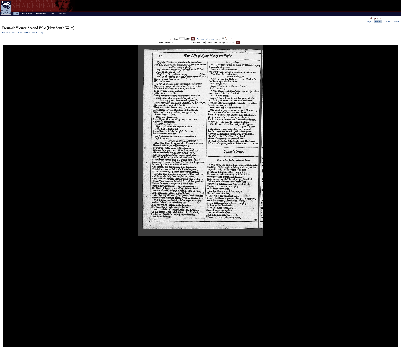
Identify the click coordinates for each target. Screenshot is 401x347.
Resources (62, 14)
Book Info (210, 39)
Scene (52, 14)
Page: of (182, 39)
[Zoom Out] (225, 39)
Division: (197, 42)
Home (6, 8)
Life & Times (27, 14)
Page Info (200, 39)
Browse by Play (24, 33)
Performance (41, 14)
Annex (396, 22)
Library (378, 22)
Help (41, 33)
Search (34, 33)
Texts (16, 14)
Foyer (369, 22)
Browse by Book (8, 33)
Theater (387, 22)
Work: (161, 42)
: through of (221, 42)
